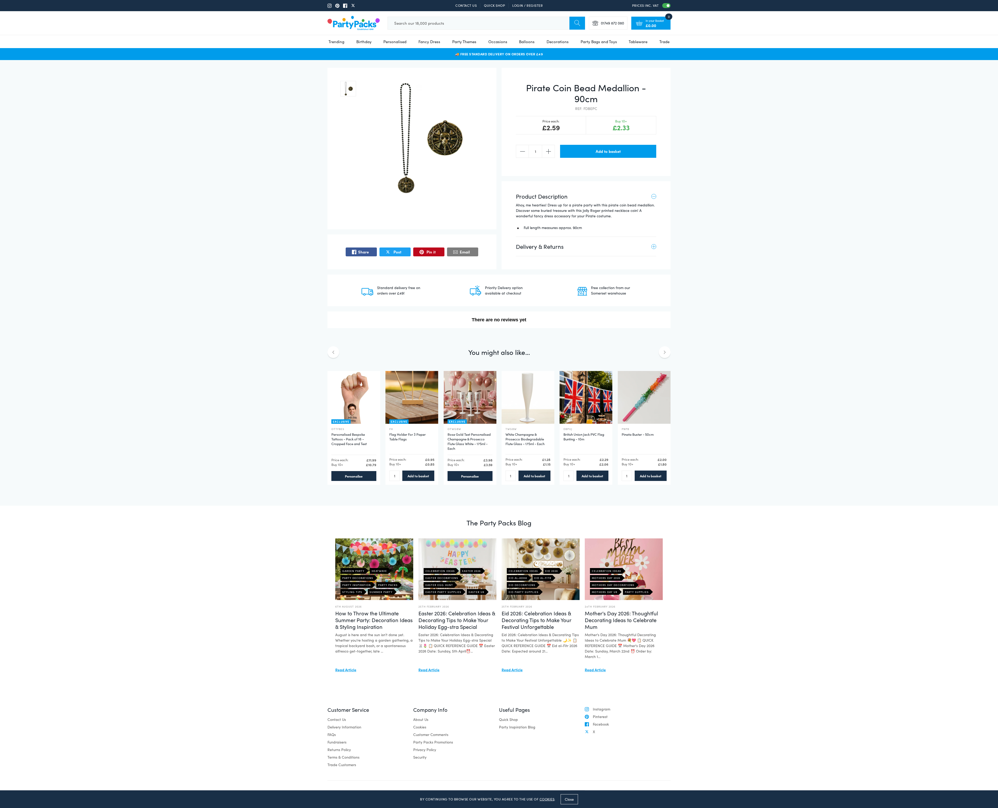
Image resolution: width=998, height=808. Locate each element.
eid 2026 (551, 571)
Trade (664, 41)
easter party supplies (443, 592)
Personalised (394, 41)
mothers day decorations (613, 585)
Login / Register (527, 5)
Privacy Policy (424, 749)
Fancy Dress (429, 41)
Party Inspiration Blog (517, 727)
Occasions (497, 41)
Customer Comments (430, 734)
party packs (388, 585)
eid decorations (522, 585)
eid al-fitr (542, 578)
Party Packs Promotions (433, 742)
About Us (420, 719)
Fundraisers (336, 742)
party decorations (357, 578)
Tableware (638, 41)
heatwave (379, 571)
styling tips (352, 592)
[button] (348, 88)
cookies (547, 799)
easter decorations (441, 578)
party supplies (637, 592)
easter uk (476, 592)
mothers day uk (605, 592)
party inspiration (356, 585)
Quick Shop (494, 5)
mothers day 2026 (606, 578)
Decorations (558, 41)
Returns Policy (339, 749)
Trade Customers (341, 764)
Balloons (527, 41)
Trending (336, 41)
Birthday (364, 41)
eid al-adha (518, 578)
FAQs (331, 734)
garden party (353, 571)
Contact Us (466, 5)
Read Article (345, 669)
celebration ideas (440, 571)
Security (419, 757)
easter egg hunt (439, 585)
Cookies (419, 727)
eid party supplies (524, 592)
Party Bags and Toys (599, 41)
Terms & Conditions (343, 757)
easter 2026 (471, 571)
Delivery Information (344, 727)
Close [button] (569, 799)
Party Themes (464, 41)
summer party (381, 592)
